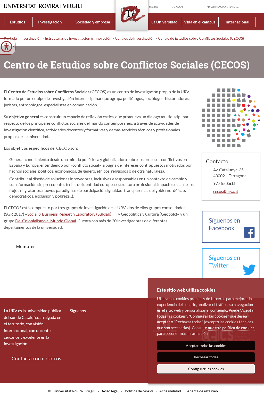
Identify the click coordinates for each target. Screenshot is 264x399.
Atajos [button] (177, 7)
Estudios (17, 22)
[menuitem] (17, 21)
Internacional (237, 22)
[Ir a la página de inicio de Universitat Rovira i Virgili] (43, 6)
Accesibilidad (170, 391)
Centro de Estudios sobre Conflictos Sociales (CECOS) (201, 38)
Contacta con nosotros (36, 358)
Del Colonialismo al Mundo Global (45, 220)
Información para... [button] (222, 7)
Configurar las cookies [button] (206, 369)
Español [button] (153, 7)
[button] (256, 6)
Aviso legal (110, 391)
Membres (26, 246)
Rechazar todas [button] (206, 357)
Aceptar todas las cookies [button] (206, 345)
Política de (139, 391)
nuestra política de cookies (231, 327)
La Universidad (164, 22)
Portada (10, 38)
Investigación (50, 22)
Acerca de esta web (202, 391)
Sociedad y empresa (93, 22)
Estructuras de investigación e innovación (78, 38)
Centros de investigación (134, 38)
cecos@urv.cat (225, 191)
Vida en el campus (200, 22)
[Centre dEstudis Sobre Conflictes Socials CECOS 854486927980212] (231, 226)
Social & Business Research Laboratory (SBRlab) (69, 213)
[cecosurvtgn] (231, 263)
